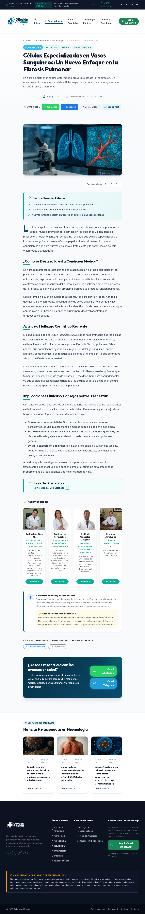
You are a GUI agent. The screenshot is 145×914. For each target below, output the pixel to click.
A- (106, 184)
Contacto (135, 909)
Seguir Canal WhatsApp (125, 845)
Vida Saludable (73, 21)
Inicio (37, 23)
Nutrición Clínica (61, 860)
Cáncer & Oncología (106, 21)
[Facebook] (121, 5)
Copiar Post (113, 107)
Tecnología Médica (89, 21)
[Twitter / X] (127, 5)
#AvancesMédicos (60, 640)
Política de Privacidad (87, 836)
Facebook (71, 107)
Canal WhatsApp (106, 4)
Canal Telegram (108, 683)
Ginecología (60, 841)
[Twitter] (20, 853)
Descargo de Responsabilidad (85, 829)
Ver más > (34, 582)
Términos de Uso (97, 909)
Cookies (124, 909)
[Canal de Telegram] (137, 5)
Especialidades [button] (55, 21)
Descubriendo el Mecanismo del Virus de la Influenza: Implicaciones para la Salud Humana (38, 773)
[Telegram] (25, 853)
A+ (117, 184)
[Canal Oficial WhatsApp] (8, 853)
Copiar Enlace (92, 107)
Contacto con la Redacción (90, 841)
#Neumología (42, 640)
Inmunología (60, 851)
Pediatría (58, 856)
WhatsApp (52, 107)
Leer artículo (32, 788)
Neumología (58, 40)
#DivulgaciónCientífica (82, 640)
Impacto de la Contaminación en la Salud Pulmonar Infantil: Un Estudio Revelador (72, 773)
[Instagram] (132, 5)
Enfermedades (41, 40)
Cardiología (59, 836)
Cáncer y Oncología (59, 829)
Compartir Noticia (36, 646)
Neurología (59, 846)
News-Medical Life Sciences (49, 488)
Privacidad (113, 909)
